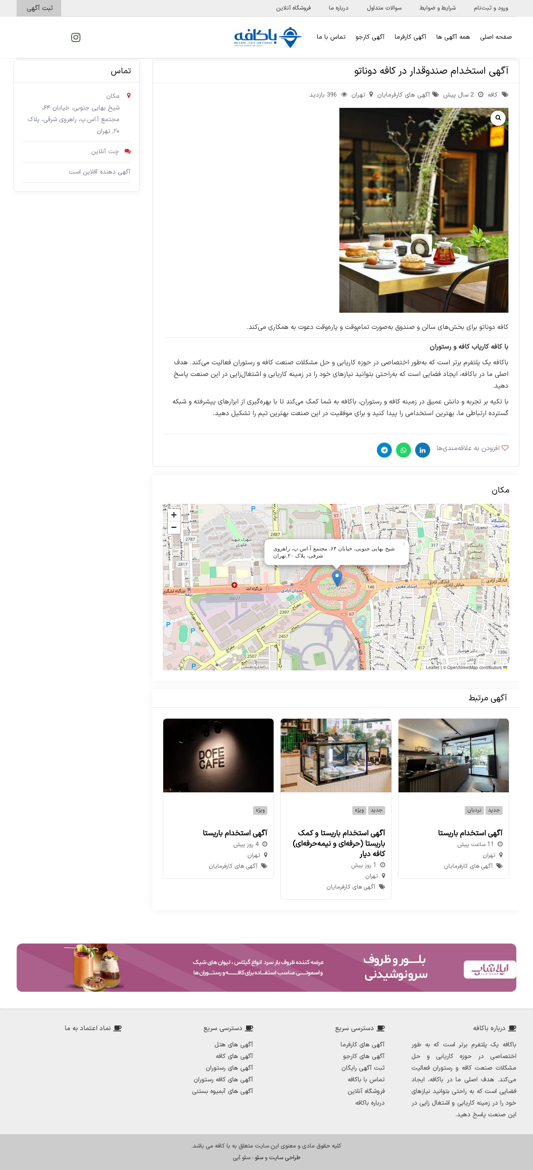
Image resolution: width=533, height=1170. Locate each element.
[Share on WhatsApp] (402, 450)
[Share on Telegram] (383, 450)
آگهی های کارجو (364, 1056)
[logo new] (268, 37)
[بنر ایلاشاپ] (266, 967)
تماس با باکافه (366, 1080)
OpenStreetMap (462, 667)
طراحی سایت (285, 1157)
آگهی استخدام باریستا (470, 833)
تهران (358, 95)
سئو (259, 1157)
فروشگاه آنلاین (366, 1091)
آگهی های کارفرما (363, 1045)
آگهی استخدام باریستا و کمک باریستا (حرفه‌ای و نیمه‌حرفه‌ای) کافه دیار (339, 844)
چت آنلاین (105, 152)
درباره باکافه (370, 1103)
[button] (337, 578)
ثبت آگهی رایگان (363, 1068)
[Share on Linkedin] (421, 450)
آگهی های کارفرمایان (403, 95)
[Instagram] (75, 37)
